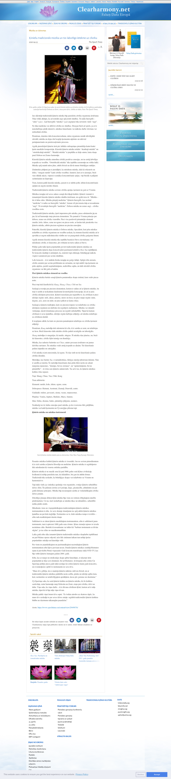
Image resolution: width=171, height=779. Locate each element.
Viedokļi (61, 725)
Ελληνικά (81, 1)
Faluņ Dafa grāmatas (134, 53)
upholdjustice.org (124, 715)
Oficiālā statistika (35, 719)
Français (48, 1)
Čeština (62, 1)
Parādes (32, 755)
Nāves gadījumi (35, 710)
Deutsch (42, 1)
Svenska (127, 1)
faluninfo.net (123, 706)
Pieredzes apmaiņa (65, 716)
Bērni (31, 731)
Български (55, 1)
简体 (32, 2)
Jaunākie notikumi (36, 746)
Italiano (93, 1)
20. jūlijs (32, 725)
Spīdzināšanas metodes (38, 713)
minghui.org (122, 709)
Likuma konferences (36, 752)
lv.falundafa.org (123, 703)
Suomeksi (74, 1)
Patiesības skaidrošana (37, 749)
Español (68, 1)
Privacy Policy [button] (82, 774)
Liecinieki (61, 731)
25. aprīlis (32, 722)
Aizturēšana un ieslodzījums (39, 716)
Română (114, 1)
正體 (28, 2)
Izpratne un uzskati (65, 719)
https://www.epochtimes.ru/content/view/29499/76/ (58, 607)
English (36, 1)
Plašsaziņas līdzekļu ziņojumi (40, 767)
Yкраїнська (139, 1)
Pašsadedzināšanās (36, 728)
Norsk (104, 1)
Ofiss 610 (32, 734)
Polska (109, 1)
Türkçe (133, 1)
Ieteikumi (61, 728)
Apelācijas (33, 758)
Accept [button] (157, 774)
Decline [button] (140, 774)
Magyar (87, 1)
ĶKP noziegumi (34, 737)
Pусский (120, 1)
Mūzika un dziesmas (37, 30)
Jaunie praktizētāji (65, 722)
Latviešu (98, 1)
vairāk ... (111, 95)
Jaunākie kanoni (115, 70)
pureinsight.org (124, 712)
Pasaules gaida (39, 682)
